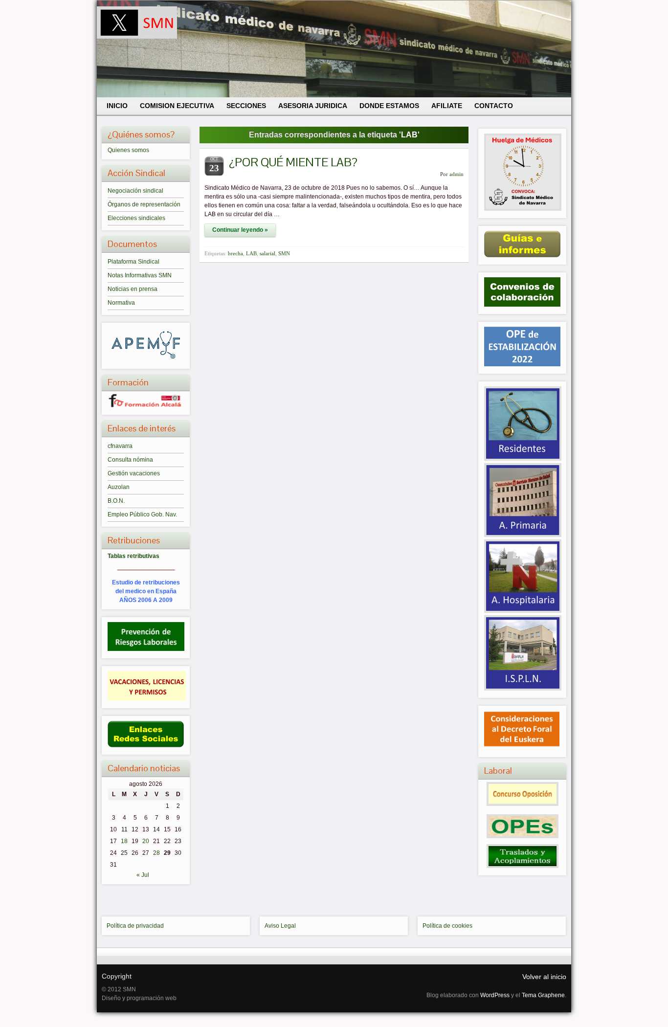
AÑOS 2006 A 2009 (146, 600)
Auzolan (119, 487)
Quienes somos (128, 150)
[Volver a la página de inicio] (334, 48)
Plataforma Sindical (133, 261)
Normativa (121, 302)
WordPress (495, 995)
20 (145, 841)
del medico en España (146, 591)
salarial (267, 253)
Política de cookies (447, 925)
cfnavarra (120, 446)
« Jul (142, 874)
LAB (251, 253)
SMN (284, 253)
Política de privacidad (135, 925)
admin (456, 174)
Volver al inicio (544, 977)
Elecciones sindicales (136, 218)
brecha (235, 253)
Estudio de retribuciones (146, 582)
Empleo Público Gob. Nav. (142, 514)
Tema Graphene (543, 995)
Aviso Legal (280, 925)
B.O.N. (116, 500)
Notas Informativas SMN (140, 275)
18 (124, 841)
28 (156, 852)
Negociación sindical (135, 190)
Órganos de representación (144, 204)
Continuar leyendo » (240, 229)
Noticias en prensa (132, 289)
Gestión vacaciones (134, 473)
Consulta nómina (130, 459)
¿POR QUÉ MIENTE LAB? (293, 162)
